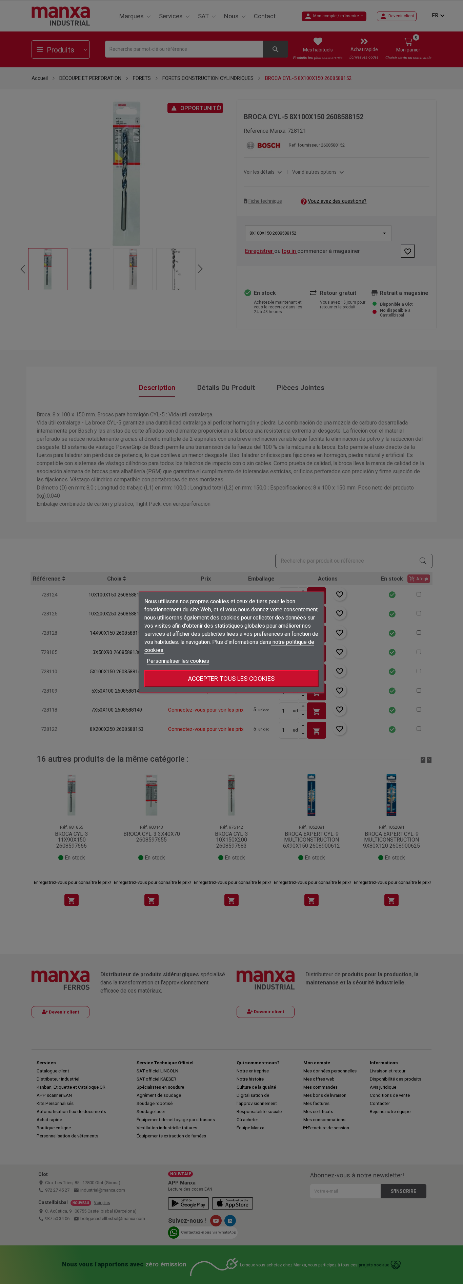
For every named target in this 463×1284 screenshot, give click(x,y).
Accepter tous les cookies (231, 678)
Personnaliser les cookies (178, 660)
